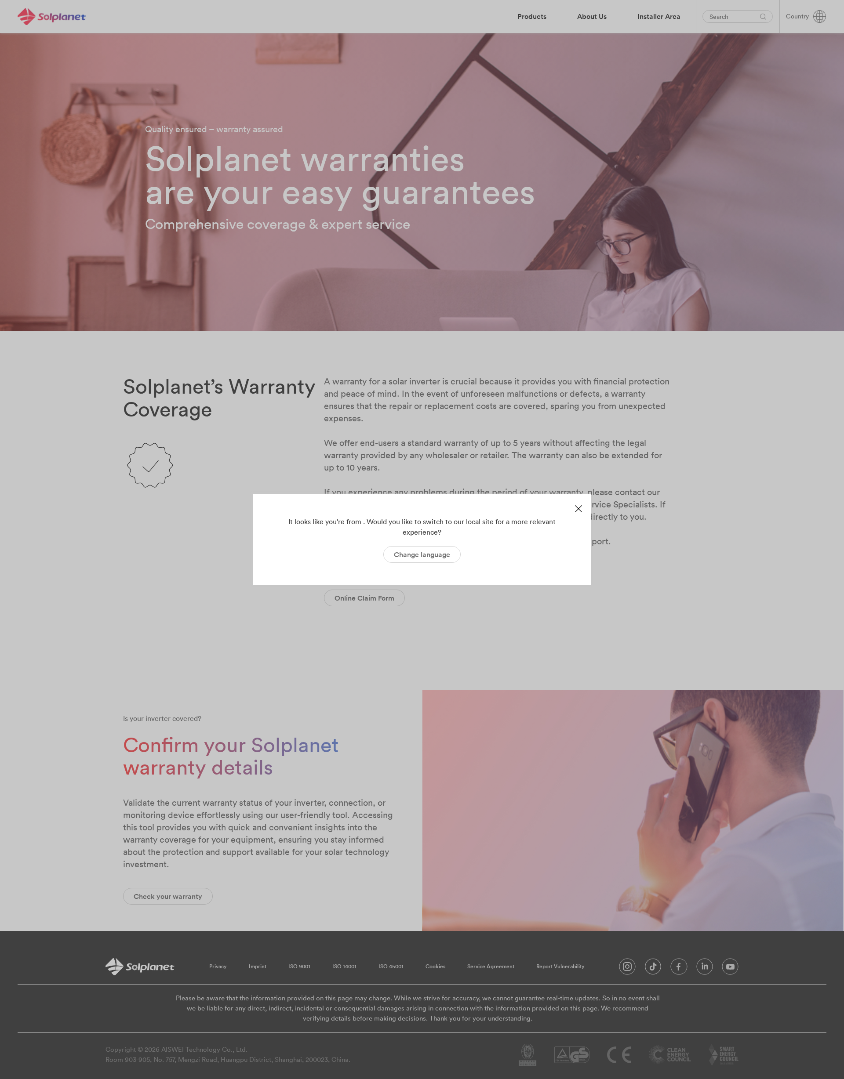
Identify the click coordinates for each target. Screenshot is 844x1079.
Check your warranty (168, 896)
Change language (422, 554)
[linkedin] (704, 968)
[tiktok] (653, 968)
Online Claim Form (364, 598)
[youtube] (730, 968)
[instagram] (627, 968)
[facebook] (679, 968)
